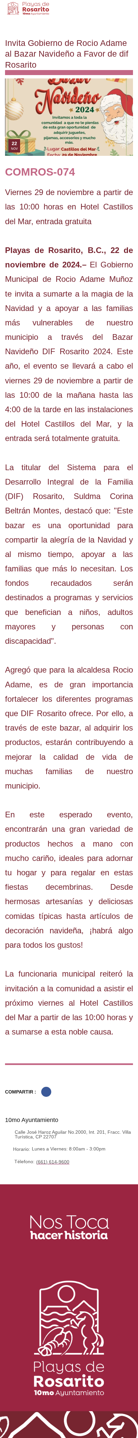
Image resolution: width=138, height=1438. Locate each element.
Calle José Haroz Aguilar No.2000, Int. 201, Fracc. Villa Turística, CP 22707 (73, 1134)
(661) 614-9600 (52, 1162)
